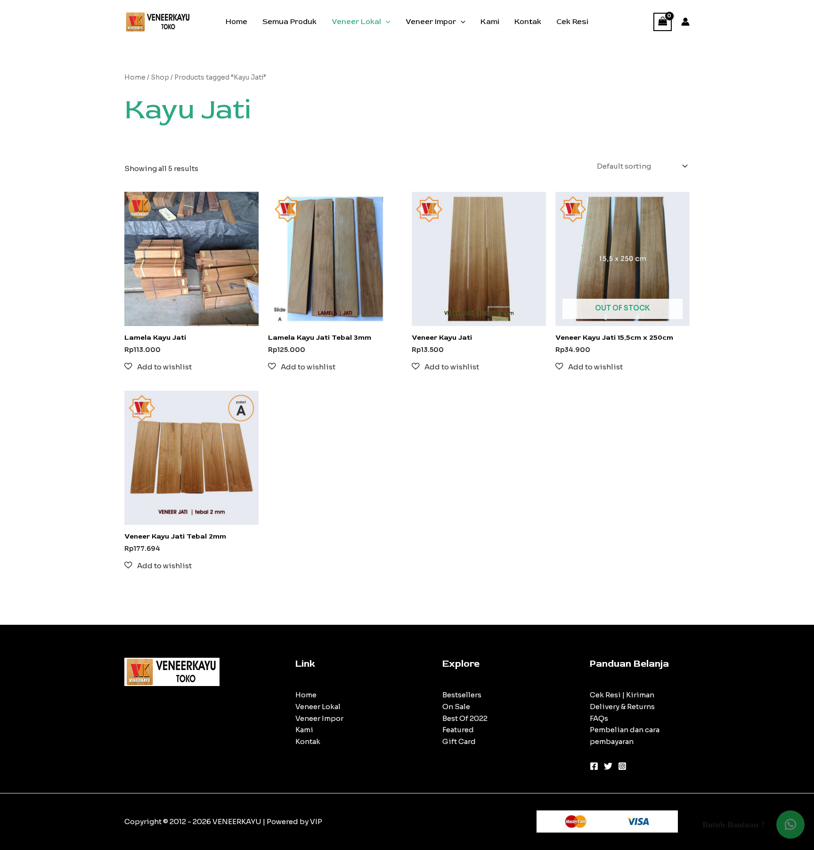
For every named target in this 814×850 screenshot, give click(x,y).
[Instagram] (622, 766)
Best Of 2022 (465, 718)
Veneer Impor (431, 21)
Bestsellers (461, 694)
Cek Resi (572, 21)
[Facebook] (594, 766)
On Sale (456, 706)
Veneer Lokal (356, 21)
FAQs (599, 718)
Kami (489, 21)
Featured (458, 729)
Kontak (527, 21)
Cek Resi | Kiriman (622, 694)
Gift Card (459, 741)
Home (236, 21)
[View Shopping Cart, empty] (662, 22)
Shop (160, 78)
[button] (386, 21)
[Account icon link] (685, 21)
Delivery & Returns (622, 706)
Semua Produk (289, 21)
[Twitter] (608, 766)
